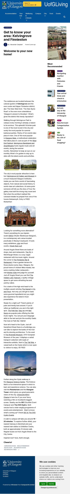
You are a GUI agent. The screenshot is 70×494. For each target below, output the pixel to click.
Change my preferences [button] (49, 487)
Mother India (12, 273)
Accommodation (10, 13)
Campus (38, 13)
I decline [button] (51, 484)
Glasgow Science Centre (15, 382)
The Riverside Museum (14, 335)
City (45, 13)
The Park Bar (13, 311)
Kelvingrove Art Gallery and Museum (21, 176)
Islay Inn (22, 311)
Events (58, 13)
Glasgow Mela (10, 138)
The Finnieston (19, 260)
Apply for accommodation (29, 4)
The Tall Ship (29, 342)
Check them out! (16, 246)
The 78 (28, 252)
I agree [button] (43, 484)
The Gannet (26, 289)
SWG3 (10, 236)
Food (51, 13)
